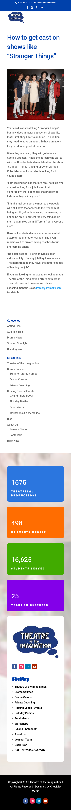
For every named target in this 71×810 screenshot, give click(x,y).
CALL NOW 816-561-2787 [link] (30, 750)
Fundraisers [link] (17, 407)
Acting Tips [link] (13, 326)
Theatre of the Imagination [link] (23, 363)
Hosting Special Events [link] (28, 707)
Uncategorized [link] (15, 349)
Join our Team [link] (18, 429)
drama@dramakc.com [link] (48, 288)
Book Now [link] (13, 440)
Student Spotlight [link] (17, 343)
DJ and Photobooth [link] (26, 729)
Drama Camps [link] (23, 697)
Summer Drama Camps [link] (23, 373)
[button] (27, 8)
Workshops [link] (21, 723)
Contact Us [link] (16, 435)
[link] (24, 2)
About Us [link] (12, 424)
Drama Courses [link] (16, 369)
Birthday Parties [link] (19, 401)
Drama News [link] (14, 337)
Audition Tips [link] (15, 331)
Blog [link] (9, 419)
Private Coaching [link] (20, 385)
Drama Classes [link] (18, 379)
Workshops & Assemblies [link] (25, 413)
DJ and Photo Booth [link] (21, 395)
